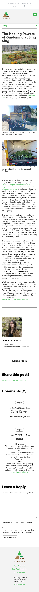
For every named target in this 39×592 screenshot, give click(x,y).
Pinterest (24, 381)
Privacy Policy (19, 572)
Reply (19, 402)
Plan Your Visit (19, 566)
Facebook (6, 381)
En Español (29, 6)
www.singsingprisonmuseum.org (15, 299)
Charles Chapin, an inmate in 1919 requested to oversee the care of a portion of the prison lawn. (19, 187)
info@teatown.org (19, 584)
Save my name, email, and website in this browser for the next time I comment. (19, 531)
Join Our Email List (19, 569)
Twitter (15, 381)
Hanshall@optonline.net (19, 472)
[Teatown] (6, 15)
